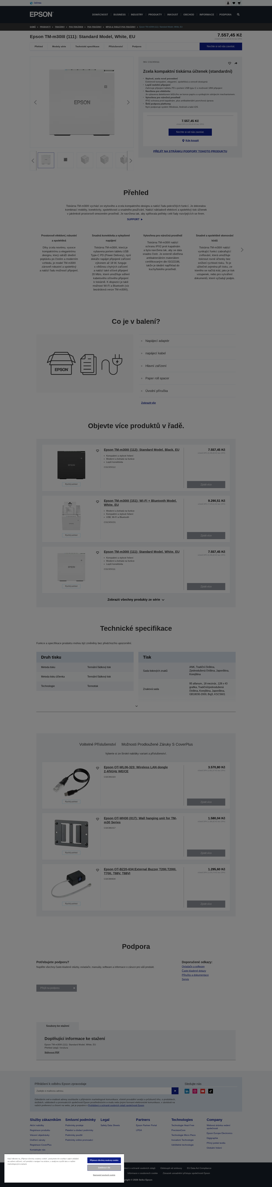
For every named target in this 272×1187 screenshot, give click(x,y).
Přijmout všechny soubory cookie (104, 1160)
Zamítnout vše (104, 1168)
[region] (64, 1168)
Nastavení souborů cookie (104, 1175)
